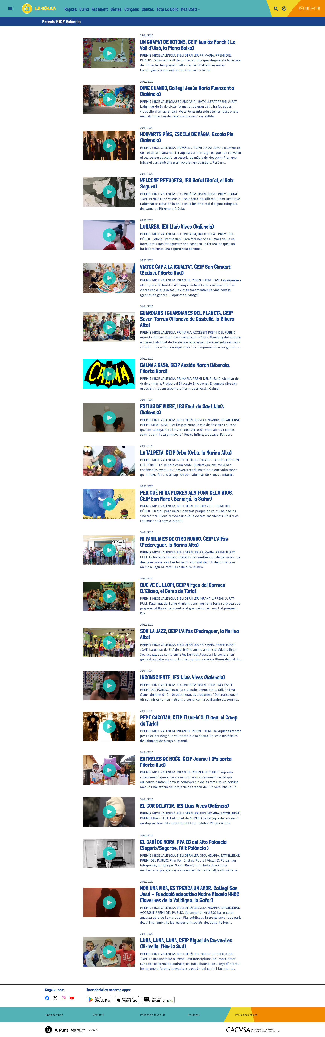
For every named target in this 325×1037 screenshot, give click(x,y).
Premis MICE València (61, 21)
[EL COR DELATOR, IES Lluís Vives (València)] (109, 812)
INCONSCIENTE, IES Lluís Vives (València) (182, 677)
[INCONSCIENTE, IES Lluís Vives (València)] (109, 685)
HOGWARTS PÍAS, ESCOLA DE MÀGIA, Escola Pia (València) (186, 137)
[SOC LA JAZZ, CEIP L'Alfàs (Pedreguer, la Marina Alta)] (109, 642)
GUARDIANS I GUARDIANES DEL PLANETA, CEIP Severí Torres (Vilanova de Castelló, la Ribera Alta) (187, 319)
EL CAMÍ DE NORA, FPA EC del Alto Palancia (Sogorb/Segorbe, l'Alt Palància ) (183, 845)
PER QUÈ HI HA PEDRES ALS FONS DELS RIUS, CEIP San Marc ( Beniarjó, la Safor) (186, 496)
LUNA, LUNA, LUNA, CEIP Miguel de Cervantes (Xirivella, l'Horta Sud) (186, 944)
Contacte (98, 1014)
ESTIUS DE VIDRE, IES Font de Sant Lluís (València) (182, 409)
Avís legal (193, 1014)
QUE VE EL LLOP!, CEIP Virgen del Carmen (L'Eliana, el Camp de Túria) (182, 588)
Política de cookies (246, 1014)
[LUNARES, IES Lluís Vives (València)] (109, 235)
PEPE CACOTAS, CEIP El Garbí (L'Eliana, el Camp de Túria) (188, 721)
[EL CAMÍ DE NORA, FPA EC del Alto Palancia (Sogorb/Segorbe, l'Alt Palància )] (109, 853)
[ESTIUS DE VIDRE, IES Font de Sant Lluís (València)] (109, 417)
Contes (148, 9)
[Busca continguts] (276, 8)
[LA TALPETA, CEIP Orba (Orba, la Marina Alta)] (109, 461)
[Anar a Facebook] (48, 998)
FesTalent (99, 9)
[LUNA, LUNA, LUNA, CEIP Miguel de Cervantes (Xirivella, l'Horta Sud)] (109, 952)
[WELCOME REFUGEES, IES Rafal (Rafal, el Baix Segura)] (109, 192)
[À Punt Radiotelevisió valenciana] (65, 1029)
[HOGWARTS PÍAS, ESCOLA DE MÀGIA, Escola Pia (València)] (109, 145)
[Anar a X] (56, 998)
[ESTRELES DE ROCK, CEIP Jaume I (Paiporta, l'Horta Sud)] (109, 770)
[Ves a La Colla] (39, 8)
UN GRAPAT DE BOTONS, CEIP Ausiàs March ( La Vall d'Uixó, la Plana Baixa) (187, 45)
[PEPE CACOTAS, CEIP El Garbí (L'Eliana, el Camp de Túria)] (109, 726)
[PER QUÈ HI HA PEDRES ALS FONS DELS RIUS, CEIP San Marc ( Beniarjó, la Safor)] (109, 504)
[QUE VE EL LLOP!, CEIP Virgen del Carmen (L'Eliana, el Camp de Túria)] (109, 596)
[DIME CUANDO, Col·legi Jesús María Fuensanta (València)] (109, 99)
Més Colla (189, 9)
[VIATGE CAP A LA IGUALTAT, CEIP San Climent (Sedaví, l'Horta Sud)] (109, 278)
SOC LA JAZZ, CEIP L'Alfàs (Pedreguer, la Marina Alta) (189, 634)
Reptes (71, 9)
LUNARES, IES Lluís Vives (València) (177, 227)
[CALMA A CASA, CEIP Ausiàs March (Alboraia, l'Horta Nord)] (109, 374)
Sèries (116, 9)
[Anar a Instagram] (64, 998)
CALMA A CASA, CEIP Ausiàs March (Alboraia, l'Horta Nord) (185, 368)
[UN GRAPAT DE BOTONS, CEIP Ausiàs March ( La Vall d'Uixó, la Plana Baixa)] (109, 53)
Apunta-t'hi (309, 8)
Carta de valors (54, 1014)
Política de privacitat (152, 1014)
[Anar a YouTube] (73, 998)
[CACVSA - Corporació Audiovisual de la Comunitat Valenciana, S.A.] (253, 1029)
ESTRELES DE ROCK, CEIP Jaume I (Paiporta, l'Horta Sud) (186, 762)
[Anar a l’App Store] (127, 999)
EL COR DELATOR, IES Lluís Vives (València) (184, 806)
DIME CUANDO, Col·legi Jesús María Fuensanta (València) (187, 91)
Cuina (84, 9)
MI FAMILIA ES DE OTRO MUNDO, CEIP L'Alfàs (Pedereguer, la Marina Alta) (184, 542)
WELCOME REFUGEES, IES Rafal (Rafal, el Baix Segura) (186, 184)
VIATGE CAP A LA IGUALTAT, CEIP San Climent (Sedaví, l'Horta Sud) (185, 270)
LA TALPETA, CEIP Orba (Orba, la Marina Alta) (186, 453)
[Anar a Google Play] (99, 999)
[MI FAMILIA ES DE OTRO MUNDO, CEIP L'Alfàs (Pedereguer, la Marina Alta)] (109, 550)
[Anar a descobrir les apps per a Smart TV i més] (158, 999)
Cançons (131, 9)
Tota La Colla (167, 9)
